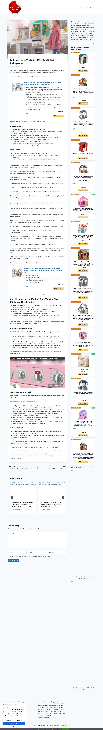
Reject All (20, 720)
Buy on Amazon (59, 115)
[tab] (34, 515)
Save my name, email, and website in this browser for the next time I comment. (30, 556)
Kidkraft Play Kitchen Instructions (19, 450)
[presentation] (23, 490)
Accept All (14, 724)
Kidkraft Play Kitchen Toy (46, 453)
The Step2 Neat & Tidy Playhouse (57, 468)
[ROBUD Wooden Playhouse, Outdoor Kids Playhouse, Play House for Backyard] (83, 385)
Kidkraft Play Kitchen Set (33, 453)
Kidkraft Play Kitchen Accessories (19, 447)
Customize (8, 720)
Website (51, 552)
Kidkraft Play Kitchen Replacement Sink (37, 450)
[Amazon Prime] (43, 113)
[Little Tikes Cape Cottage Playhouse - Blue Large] (83, 59)
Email (31, 552)
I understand (65, 729)
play (54, 455)
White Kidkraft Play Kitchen (17, 458)
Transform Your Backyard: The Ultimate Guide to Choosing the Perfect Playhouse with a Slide (22, 505)
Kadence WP (66, 725)
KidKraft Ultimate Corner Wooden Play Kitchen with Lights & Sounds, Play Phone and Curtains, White (42, 83)
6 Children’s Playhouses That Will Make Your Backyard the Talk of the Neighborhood (51, 505)
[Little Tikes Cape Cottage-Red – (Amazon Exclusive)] (83, 146)
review (59, 455)
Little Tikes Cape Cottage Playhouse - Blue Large (83, 66)
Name (11, 552)
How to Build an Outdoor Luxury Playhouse (20, 468)
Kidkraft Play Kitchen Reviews (18, 453)
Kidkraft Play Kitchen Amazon (35, 447)
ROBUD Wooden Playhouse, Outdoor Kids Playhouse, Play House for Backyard (83, 393)
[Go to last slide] (12, 497)
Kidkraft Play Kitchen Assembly (51, 447)
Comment (12, 533)
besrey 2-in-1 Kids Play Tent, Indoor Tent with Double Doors (83, 368)
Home (81, 7)
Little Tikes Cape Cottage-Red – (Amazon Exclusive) (83, 154)
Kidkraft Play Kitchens (45, 455)
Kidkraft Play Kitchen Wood (32, 455)
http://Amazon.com (83, 25)
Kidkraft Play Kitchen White (17, 455)
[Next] (63, 497)
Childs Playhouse (89, 7)
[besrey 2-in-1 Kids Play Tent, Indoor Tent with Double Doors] (83, 361)
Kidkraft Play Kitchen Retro (55, 450)
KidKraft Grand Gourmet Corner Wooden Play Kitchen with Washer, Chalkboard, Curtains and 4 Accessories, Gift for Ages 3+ (43, 270)
